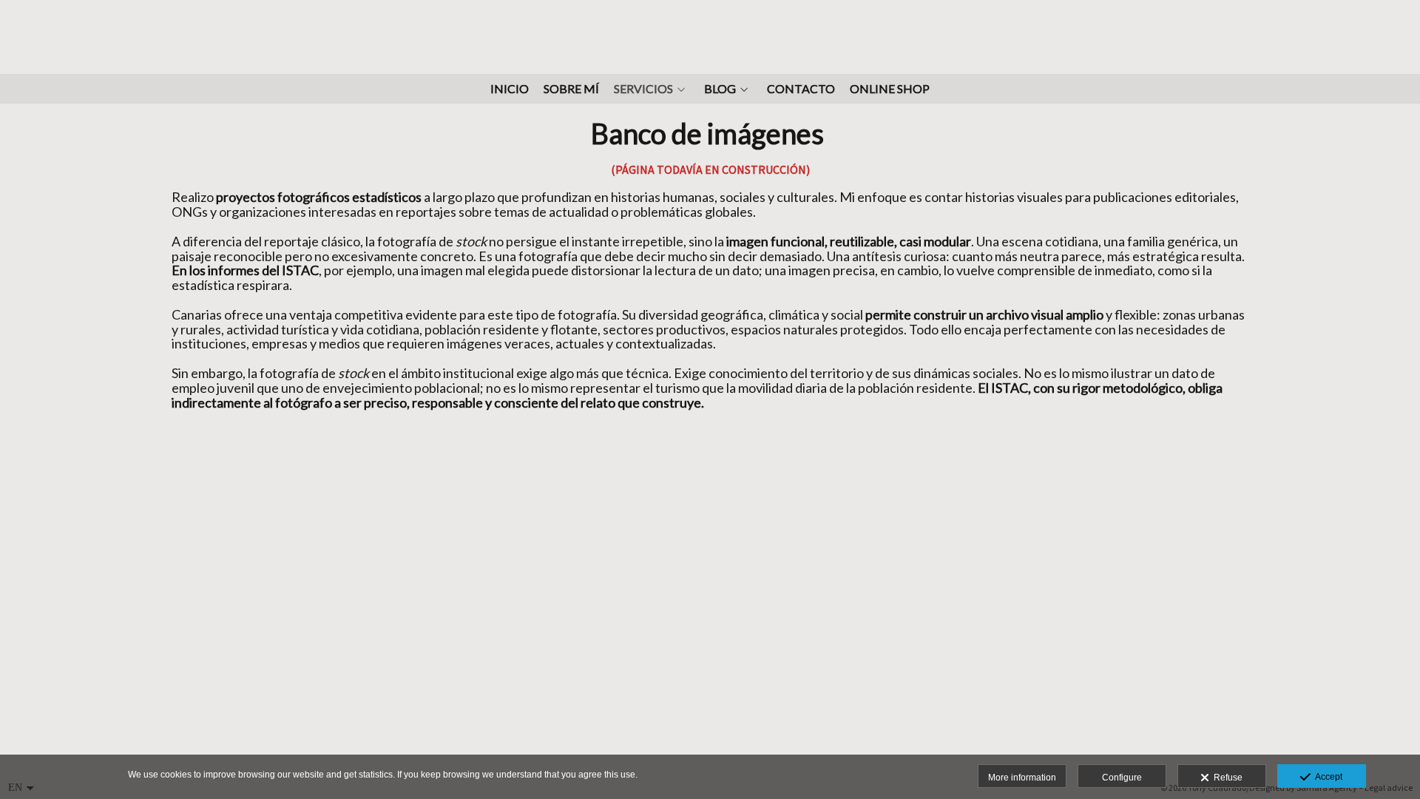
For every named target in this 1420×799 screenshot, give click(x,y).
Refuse (1225, 777)
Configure (1122, 777)
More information (1022, 777)
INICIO (509, 88)
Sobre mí (571, 88)
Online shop (890, 88)
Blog (720, 88)
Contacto (801, 88)
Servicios (643, 88)
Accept (1326, 777)
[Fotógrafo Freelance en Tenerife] (710, 35)
